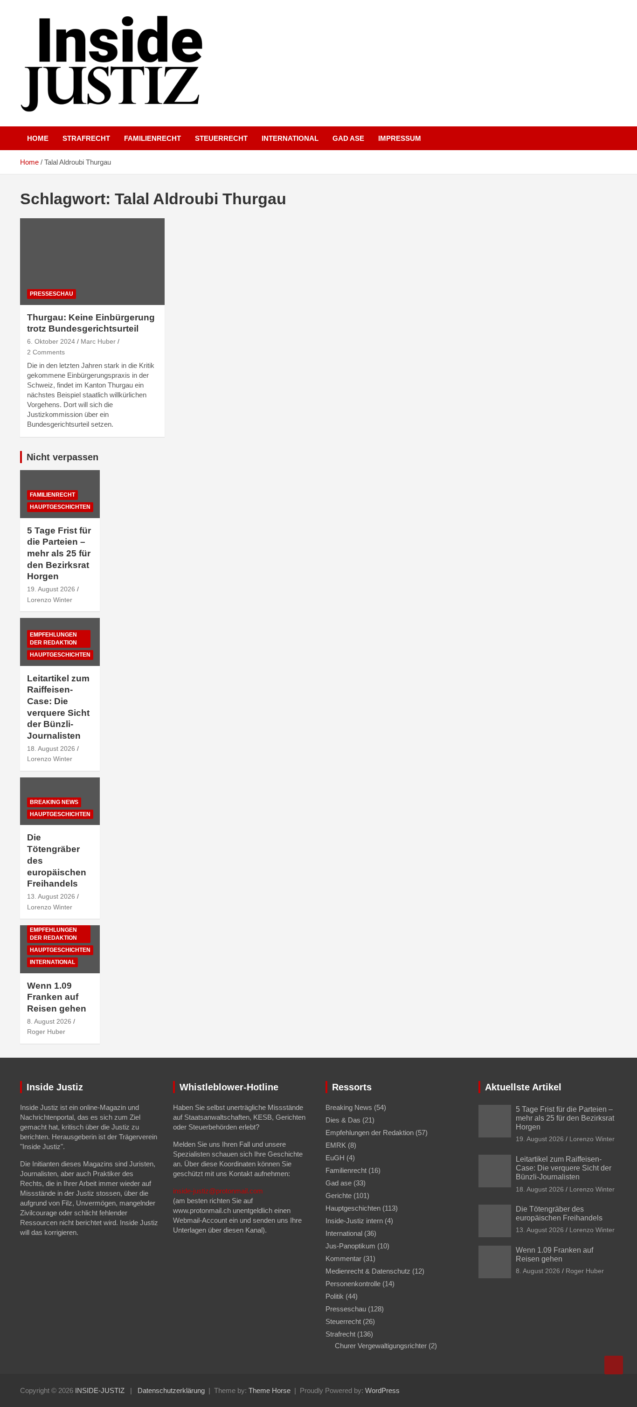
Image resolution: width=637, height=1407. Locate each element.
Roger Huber (46, 1031)
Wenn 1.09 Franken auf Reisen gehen (56, 997)
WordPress (382, 1390)
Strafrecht (86, 138)
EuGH (335, 1158)
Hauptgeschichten (60, 507)
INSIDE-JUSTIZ (100, 1390)
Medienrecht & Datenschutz (367, 1271)
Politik (334, 1296)
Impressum (399, 138)
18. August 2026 (51, 748)
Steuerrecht (221, 138)
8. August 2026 (49, 1021)
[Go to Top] (613, 1365)
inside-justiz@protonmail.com (218, 1191)
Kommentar (343, 1258)
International (290, 138)
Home (37, 138)
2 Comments (46, 352)
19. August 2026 (51, 589)
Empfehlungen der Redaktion (53, 638)
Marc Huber (98, 341)
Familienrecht (152, 138)
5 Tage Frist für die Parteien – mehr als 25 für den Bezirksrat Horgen (59, 554)
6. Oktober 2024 (51, 341)
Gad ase (348, 138)
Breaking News (54, 802)
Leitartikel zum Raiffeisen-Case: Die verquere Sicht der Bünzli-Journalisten (563, 1168)
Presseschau (51, 294)
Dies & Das (342, 1120)
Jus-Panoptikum (350, 1246)
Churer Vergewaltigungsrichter (381, 1346)
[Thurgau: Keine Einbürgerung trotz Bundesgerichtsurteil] (92, 261)
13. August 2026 (51, 896)
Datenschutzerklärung (171, 1390)
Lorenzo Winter (49, 599)
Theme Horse (270, 1390)
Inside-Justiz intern (354, 1221)
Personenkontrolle (353, 1284)
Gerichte (338, 1195)
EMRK (335, 1145)
